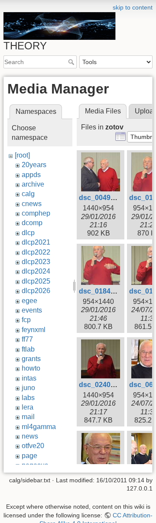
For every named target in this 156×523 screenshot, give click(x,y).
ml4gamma (39, 426)
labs (28, 397)
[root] (22, 155)
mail (28, 416)
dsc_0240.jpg (101, 384)
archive (33, 184)
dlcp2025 (36, 281)
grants (31, 358)
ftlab (28, 349)
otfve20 (33, 445)
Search (72, 62)
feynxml (34, 329)
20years (34, 164)
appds (31, 174)
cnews (32, 203)
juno (28, 387)
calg (28, 193)
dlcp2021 (36, 242)
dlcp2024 (36, 271)
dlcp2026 (36, 290)
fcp (26, 319)
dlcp (28, 232)
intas (29, 378)
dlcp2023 (36, 261)
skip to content (133, 7)
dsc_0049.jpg (101, 197)
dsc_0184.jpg (101, 291)
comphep (36, 213)
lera (27, 407)
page (29, 455)
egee (29, 300)
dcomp (32, 222)
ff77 (27, 339)
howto (31, 368)
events (32, 310)
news (30, 436)
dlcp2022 (36, 252)
